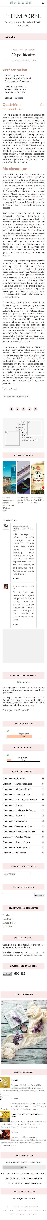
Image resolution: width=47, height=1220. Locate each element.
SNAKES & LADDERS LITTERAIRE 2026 (24, 1178)
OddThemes (31, 1206)
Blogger (31, 1214)
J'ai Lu (35, 196)
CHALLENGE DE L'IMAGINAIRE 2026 (24, 1183)
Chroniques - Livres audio (15, 821)
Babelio (6, 915)
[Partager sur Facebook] (11, 409)
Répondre (16, 579)
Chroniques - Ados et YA (14, 778)
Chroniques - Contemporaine (16, 794)
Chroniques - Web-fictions (15, 852)
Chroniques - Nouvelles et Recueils (19, 831)
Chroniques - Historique (23, 49)
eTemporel (23, 16)
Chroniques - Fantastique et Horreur (20, 799)
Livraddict (7, 926)
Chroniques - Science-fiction (16, 842)
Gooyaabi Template (33, 1210)
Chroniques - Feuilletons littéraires (19, 810)
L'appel (15, 1080)
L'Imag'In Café (9, 923)
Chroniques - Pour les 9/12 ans (17, 837)
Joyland (15, 1099)
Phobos (15, 1132)
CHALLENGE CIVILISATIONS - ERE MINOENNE (24, 1173)
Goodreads (8, 919)
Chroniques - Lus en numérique (17, 826)
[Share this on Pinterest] (23, 409)
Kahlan (16, 586)
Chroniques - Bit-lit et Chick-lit (17, 789)
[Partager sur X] (17, 409)
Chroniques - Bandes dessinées (17, 784)
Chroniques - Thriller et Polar (16, 847)
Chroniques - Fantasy (13, 805)
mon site (38, 955)
